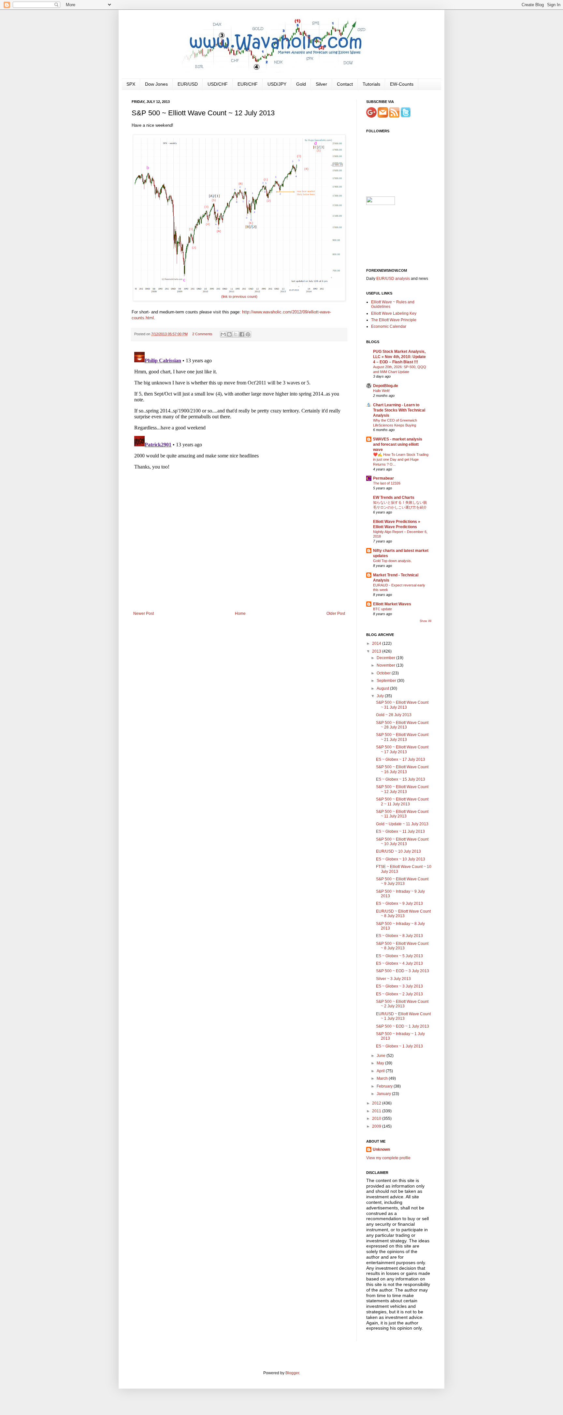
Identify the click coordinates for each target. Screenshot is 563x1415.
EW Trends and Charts (393, 497)
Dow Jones (156, 84)
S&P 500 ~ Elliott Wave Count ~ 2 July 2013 (402, 1003)
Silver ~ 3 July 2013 (393, 978)
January (384, 1093)
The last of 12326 (386, 483)
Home (240, 613)
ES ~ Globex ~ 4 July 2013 (399, 963)
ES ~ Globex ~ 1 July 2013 (399, 1046)
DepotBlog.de (385, 385)
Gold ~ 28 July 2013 (393, 715)
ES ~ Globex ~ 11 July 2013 (400, 831)
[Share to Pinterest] (248, 334)
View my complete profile (388, 1158)
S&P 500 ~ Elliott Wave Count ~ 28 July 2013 (402, 724)
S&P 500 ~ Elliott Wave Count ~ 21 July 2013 (402, 737)
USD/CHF (218, 84)
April (381, 1071)
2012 (377, 1103)
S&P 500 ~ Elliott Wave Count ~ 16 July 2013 (402, 769)
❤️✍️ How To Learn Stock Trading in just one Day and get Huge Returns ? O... (400, 459)
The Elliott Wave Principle (393, 320)
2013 (377, 651)
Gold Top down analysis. (392, 561)
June (381, 1055)
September (387, 680)
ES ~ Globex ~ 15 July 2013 (400, 779)
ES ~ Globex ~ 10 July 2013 (400, 859)
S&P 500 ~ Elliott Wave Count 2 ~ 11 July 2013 (402, 801)
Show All (425, 621)
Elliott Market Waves (392, 604)
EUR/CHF (248, 84)
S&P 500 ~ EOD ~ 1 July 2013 (402, 1026)
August (383, 688)
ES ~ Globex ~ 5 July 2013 (399, 956)
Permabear (383, 478)
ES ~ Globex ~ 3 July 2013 (399, 986)
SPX (130, 84)
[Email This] (223, 334)
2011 (377, 1111)
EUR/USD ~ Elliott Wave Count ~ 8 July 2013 (403, 913)
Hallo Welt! (381, 391)
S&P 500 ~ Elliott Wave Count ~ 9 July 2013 (402, 881)
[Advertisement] (239, 562)
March (383, 1078)
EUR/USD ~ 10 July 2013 (398, 851)
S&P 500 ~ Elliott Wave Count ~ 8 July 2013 (402, 945)
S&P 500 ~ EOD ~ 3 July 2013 (402, 971)
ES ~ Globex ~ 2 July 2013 (399, 994)
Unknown (381, 1149)
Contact (345, 84)
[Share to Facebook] (241, 334)
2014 (377, 643)
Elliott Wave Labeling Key (393, 313)
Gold (301, 84)
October (384, 673)
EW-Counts (401, 84)
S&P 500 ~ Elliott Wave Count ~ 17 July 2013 (402, 749)
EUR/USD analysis (393, 278)
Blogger (292, 1373)
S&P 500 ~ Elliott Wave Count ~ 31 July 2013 (402, 704)
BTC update (382, 609)
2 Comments (202, 334)
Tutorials (371, 84)
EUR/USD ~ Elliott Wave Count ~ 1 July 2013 (403, 1016)
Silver (321, 84)
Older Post (335, 613)
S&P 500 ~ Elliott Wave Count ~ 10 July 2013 (402, 841)
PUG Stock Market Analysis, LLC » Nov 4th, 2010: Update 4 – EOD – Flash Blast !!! (399, 356)
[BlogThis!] (229, 334)
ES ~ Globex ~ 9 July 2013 (399, 903)
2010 (377, 1118)
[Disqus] (239, 430)
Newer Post (143, 613)
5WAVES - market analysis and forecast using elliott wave (397, 444)
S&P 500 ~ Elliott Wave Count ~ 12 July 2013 (402, 789)
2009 (377, 1126)
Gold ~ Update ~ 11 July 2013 (402, 824)
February (385, 1086)
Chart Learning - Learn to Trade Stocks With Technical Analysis (399, 410)
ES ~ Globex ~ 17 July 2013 (400, 759)
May (381, 1063)
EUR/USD (188, 84)
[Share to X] (235, 334)
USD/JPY (276, 84)
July (381, 696)
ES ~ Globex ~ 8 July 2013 (399, 935)
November (386, 665)
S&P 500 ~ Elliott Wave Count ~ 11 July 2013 (402, 813)
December (386, 658)
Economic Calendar (388, 326)
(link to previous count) (239, 296)
